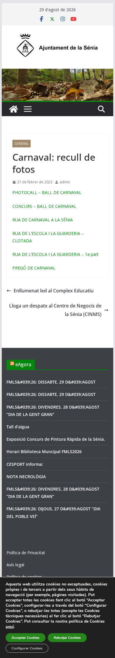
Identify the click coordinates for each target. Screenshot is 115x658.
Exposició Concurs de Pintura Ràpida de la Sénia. (55, 439)
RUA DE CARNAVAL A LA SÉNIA (42, 220)
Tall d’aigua (17, 427)
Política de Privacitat (25, 552)
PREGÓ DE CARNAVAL (33, 268)
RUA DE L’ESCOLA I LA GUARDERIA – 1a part (55, 254)
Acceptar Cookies (26, 637)
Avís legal (15, 564)
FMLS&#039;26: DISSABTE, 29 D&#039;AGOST (51, 382)
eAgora (23, 364)
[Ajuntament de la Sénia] (13, 109)
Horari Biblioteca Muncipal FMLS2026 (44, 451)
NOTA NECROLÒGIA (26, 476)
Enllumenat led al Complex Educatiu (53, 290)
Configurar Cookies (27, 648)
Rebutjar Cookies (67, 637)
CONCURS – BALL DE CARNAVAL (44, 206)
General (21, 144)
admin (65, 182)
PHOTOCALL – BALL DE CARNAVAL (46, 192)
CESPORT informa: (24, 464)
